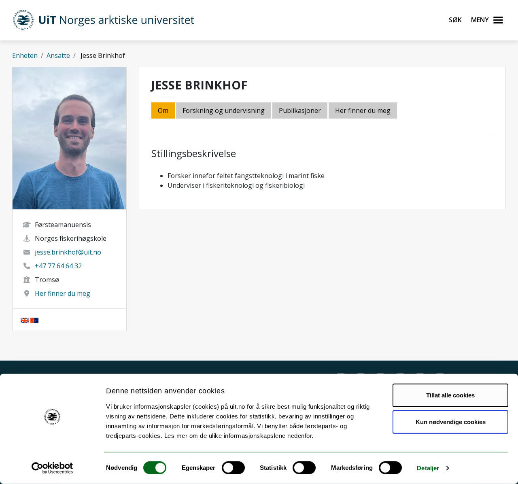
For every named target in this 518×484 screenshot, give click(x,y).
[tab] (300, 111)
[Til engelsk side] (25, 319)
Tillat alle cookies (450, 395)
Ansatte (58, 55)
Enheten (25, 55)
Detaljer (428, 468)
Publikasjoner (300, 110)
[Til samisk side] (34, 319)
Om (163, 110)
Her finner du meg (62, 293)
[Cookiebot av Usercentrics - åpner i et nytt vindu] (52, 468)
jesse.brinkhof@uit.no (68, 252)
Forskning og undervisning (224, 110)
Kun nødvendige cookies (451, 421)
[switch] (233, 467)
